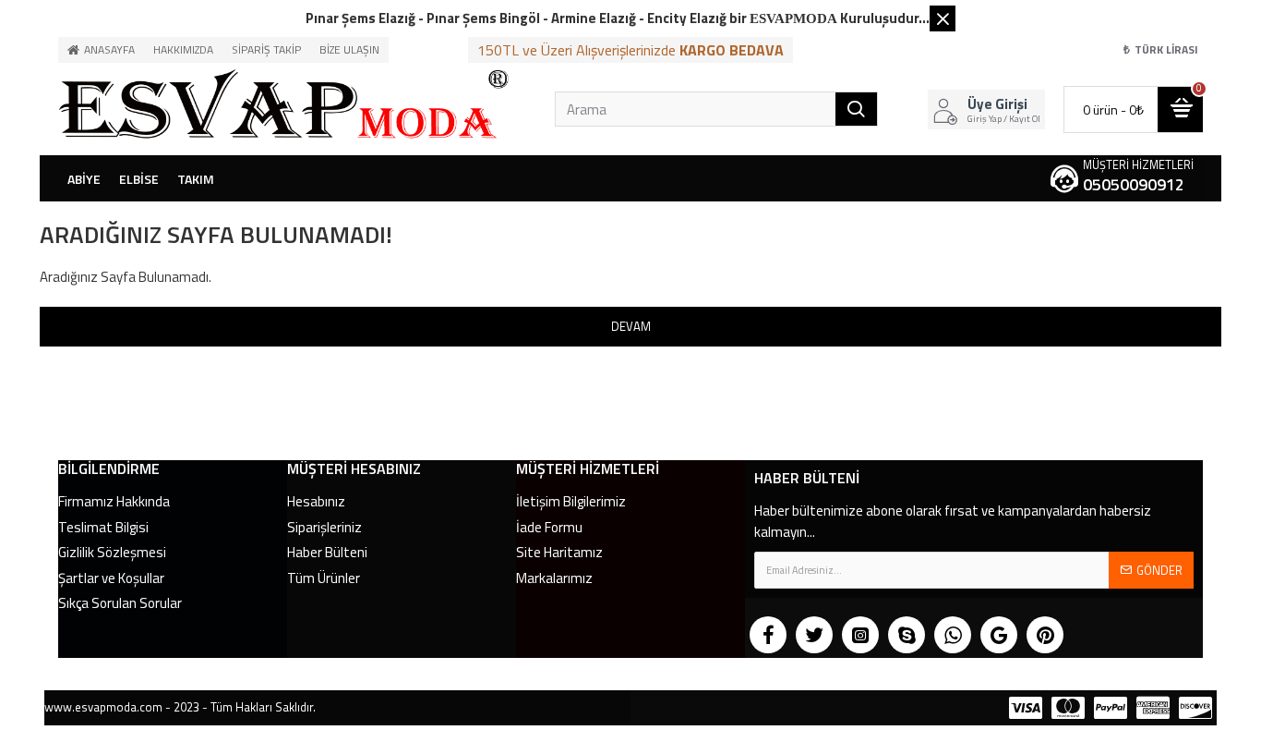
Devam (631, 326)
